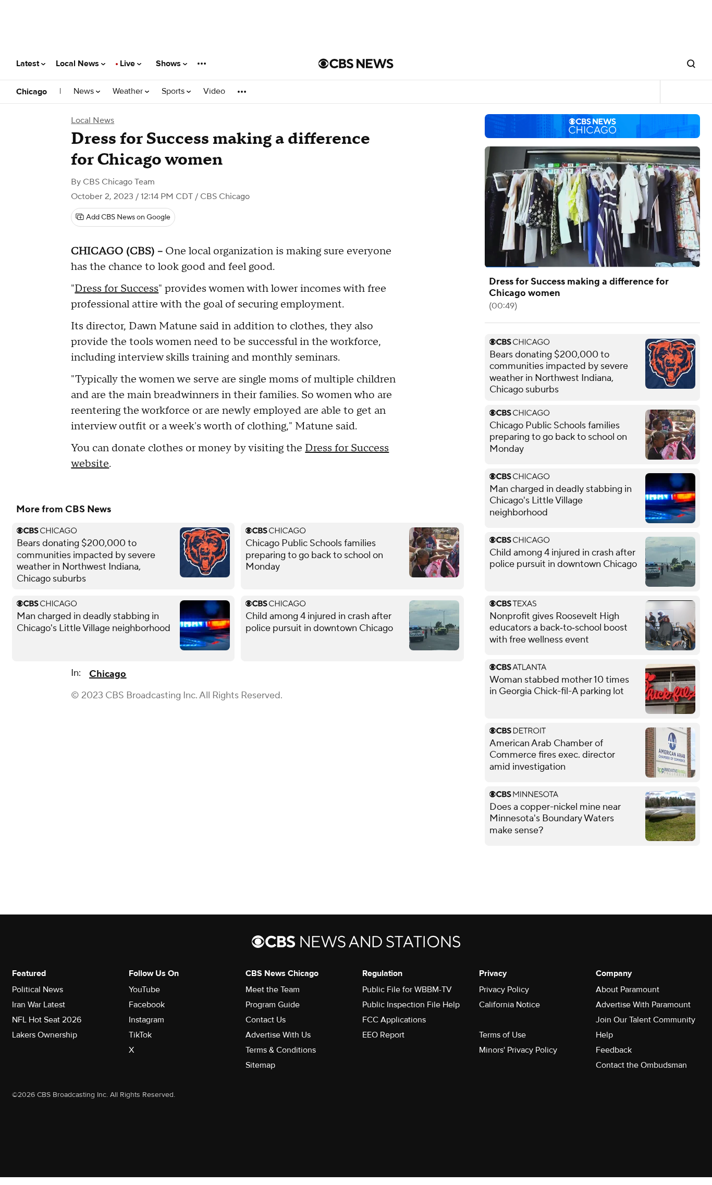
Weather (129, 91)
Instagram (146, 1020)
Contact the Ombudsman (641, 1065)
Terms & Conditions (280, 1050)
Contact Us (265, 1020)
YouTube (144, 989)
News (84, 91)
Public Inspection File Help (411, 1005)
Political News (37, 989)
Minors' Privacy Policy (518, 1050)
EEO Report (383, 1035)
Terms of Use (502, 1035)
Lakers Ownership (44, 1035)
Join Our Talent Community (645, 1020)
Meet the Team (272, 989)
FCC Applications (394, 1020)
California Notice (509, 1005)
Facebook (147, 1005)
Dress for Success (116, 288)
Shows (169, 63)
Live (128, 63)
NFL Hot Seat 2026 (46, 1020)
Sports (174, 91)
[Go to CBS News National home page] (356, 63)
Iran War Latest (38, 1005)
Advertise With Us (278, 1035)
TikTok (140, 1035)
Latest (28, 63)
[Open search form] (691, 63)
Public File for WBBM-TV (407, 989)
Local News (78, 63)
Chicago (31, 92)
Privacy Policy (504, 989)
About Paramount (627, 989)
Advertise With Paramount (643, 1005)
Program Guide (272, 1005)
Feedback (614, 1050)
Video (214, 91)
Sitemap (260, 1065)
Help (604, 1035)
